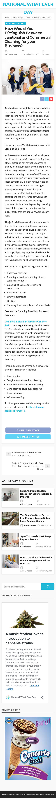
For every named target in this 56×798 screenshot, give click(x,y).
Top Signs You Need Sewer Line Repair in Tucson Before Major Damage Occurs (35, 518)
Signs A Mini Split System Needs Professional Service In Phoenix (36, 494)
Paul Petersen (11, 54)
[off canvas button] (3, 4)
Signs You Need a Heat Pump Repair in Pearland (35, 538)
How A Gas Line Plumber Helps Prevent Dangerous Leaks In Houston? (36, 560)
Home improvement (15, 24)
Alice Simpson (26, 504)
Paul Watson (25, 546)
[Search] (51, 4)
